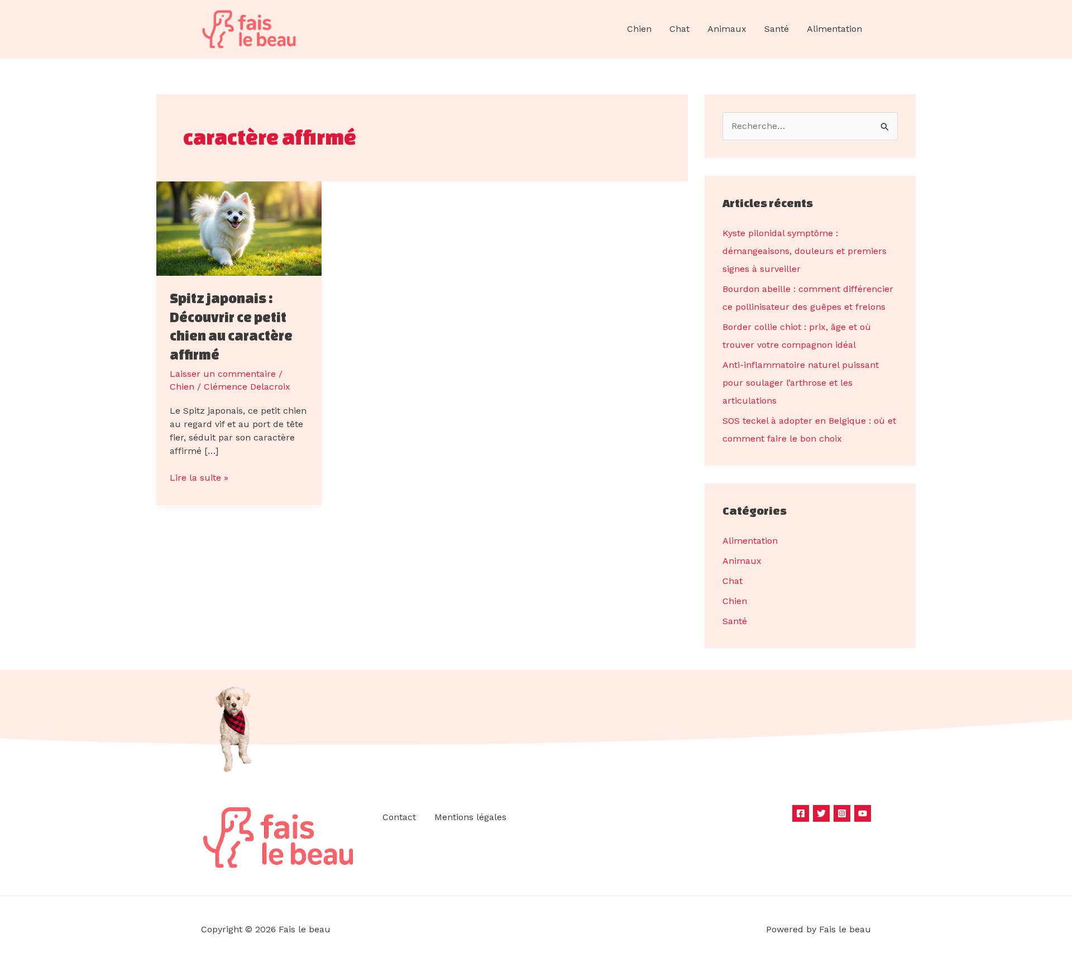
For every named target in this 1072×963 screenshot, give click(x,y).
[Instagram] (842, 813)
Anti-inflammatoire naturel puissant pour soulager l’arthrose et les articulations (800, 383)
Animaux (726, 28)
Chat (679, 28)
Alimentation (834, 28)
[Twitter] (821, 813)
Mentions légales (470, 817)
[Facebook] (800, 813)
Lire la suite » (199, 477)
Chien (639, 28)
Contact (399, 817)
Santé (776, 28)
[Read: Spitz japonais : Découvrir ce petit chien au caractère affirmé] (239, 227)
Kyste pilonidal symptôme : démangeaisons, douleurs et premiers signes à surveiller (804, 251)
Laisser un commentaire (223, 373)
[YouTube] (862, 813)
